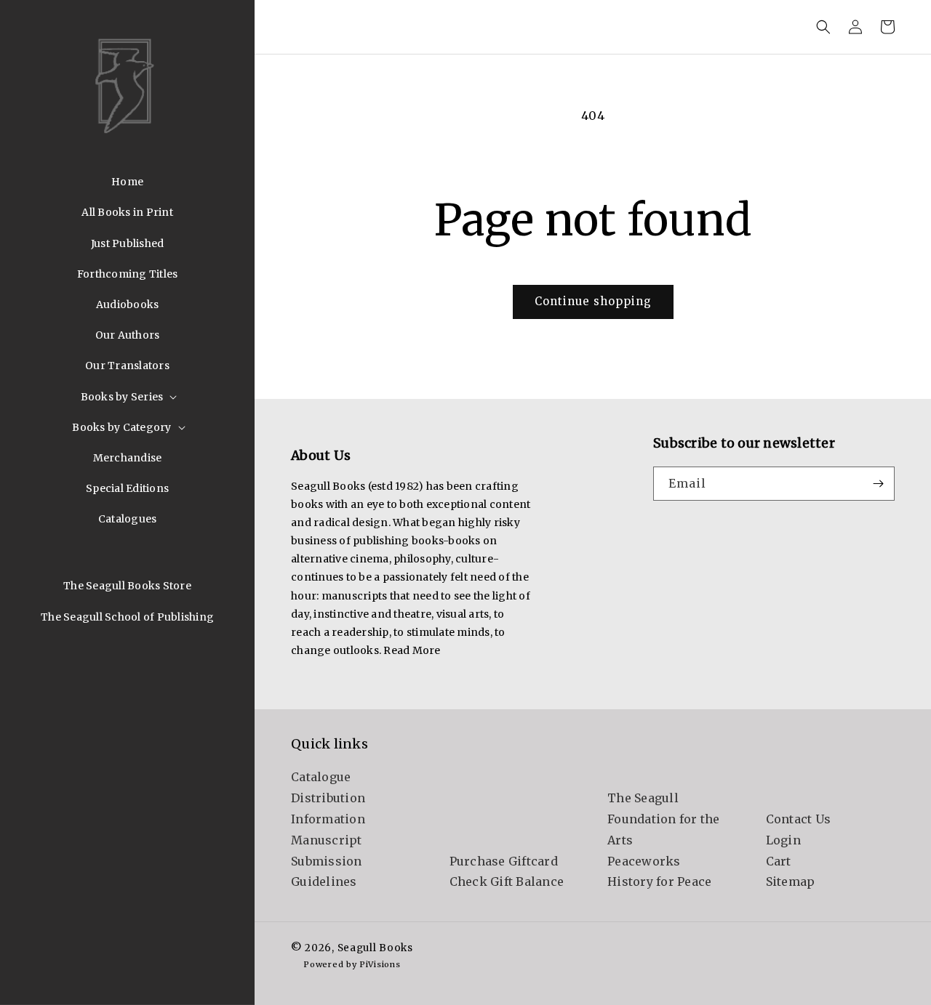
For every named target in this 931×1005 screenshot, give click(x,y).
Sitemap (790, 881)
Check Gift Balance (506, 881)
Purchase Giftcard (503, 861)
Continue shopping (593, 301)
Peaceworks (644, 861)
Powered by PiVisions (351, 964)
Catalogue (321, 777)
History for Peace (659, 881)
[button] (127, 397)
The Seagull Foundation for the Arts (663, 819)
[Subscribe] (878, 484)
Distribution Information (328, 808)
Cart (778, 861)
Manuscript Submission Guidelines (326, 861)
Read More (411, 650)
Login (783, 840)
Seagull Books (375, 948)
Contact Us (798, 819)
